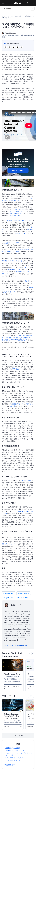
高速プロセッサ (24, 249)
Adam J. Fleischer (10, 33)
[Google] (17, 47)
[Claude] (13, 47)
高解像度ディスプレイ (13, 269)
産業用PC (28, 281)
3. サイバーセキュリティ (12, 760)
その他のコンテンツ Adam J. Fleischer (15, 645)
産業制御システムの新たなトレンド (16, 750)
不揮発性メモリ (14, 215)
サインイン (30, 3)
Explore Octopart (8, 593)
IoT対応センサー (17, 369)
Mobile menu (3, 3)
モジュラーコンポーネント (10, 544)
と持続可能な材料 (25, 480)
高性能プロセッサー (18, 404)
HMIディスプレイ (20, 233)
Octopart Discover (23, 593)
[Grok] (21, 47)
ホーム (3, 16)
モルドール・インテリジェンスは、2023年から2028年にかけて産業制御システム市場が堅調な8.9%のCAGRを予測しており (17, 338)
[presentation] (32, 653)
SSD (23, 287)
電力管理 (12, 406)
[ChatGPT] (5, 47)
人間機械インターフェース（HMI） (12, 261)
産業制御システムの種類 (12, 747)
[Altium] (18, 3)
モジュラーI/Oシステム (15, 211)
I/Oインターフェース (9, 292)
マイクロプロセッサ (18, 209)
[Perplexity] (9, 47)
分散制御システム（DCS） (12, 243)
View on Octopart (18, 170)
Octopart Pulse (8, 598)
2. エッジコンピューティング (14, 758)
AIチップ (18, 251)
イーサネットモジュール (15, 213)
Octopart (7, 9)
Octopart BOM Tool (23, 598)
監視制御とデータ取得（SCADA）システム (19, 220)
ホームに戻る (19, 735)
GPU (25, 267)
